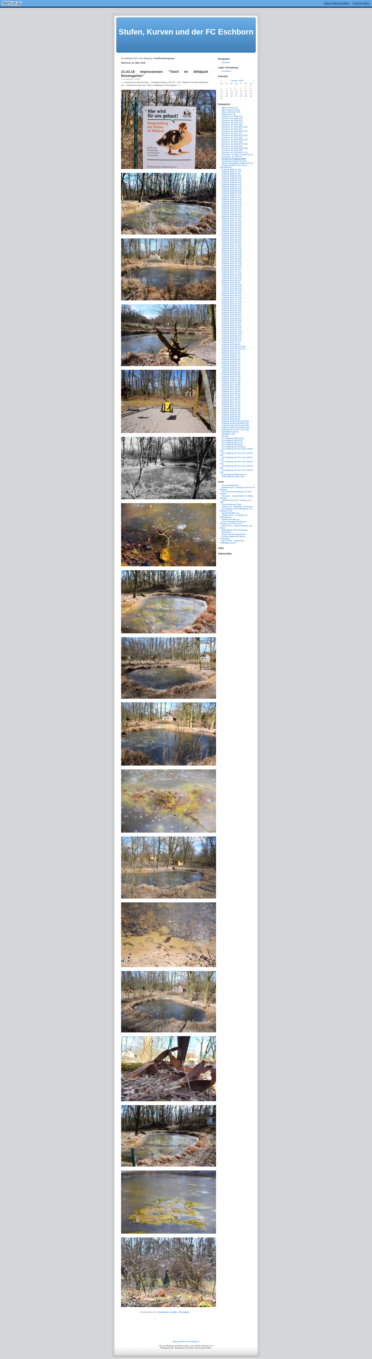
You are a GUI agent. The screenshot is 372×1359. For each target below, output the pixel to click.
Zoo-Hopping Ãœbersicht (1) (234, 474)
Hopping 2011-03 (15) (231, 229)
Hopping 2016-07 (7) (231, 370)
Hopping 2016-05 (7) (231, 366)
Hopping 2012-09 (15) (231, 267)
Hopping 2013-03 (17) (231, 280)
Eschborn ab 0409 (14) (232, 118)
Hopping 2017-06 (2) (231, 393)
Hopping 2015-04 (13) (231, 336)
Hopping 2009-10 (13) (231, 193)
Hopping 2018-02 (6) (231, 410)
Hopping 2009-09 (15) (231, 191)
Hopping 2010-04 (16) (231, 206)
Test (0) (225, 436)
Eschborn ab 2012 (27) (232, 133)
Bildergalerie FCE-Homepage (235, 530)
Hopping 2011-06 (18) (231, 236)
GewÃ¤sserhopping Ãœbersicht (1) (237, 163)
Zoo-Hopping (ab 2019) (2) (233, 447)
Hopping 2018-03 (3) (231, 412)
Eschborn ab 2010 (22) (232, 125)
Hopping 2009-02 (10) (231, 176)
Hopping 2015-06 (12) (231, 340)
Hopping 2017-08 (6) (231, 398)
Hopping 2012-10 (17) (231, 270)
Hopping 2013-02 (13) (231, 278)
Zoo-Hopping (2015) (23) (233, 438)
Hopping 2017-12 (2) (231, 406)
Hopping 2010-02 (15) (231, 201)
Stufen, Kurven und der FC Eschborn (186, 32)
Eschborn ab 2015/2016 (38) (235, 148)
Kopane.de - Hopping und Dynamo (237, 506)
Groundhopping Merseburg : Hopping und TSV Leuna (233, 522)
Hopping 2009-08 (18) (231, 189)
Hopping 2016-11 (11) (231, 378)
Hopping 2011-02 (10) (231, 227)
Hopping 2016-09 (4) (231, 374)
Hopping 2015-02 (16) (231, 331)
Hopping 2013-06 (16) (231, 289)
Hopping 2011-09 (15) (231, 242)
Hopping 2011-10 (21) (231, 244)
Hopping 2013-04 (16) (231, 285)
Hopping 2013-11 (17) (231, 299)
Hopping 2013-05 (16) (231, 287)
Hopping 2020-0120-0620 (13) (235, 427)
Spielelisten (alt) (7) (230, 432)
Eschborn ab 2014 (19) (232, 142)
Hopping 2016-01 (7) (231, 357)
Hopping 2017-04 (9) (231, 389)
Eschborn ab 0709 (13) (232, 120)
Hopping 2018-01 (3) (231, 408)
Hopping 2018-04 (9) (231, 415)
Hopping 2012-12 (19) (231, 274)
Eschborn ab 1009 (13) (232, 123)
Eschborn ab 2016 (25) (232, 150)
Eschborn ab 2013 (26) (232, 137)
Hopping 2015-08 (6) (231, 344)
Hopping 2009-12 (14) (231, 197)
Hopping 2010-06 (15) (231, 210)
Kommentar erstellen (167, 1312)
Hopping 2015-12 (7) (231, 355)
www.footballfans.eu (230, 513)
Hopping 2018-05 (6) (231, 417)
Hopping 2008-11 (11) (231, 169)
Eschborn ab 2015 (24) (232, 146)
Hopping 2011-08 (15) (231, 240)
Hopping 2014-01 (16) (231, 304)
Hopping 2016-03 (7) (231, 361)
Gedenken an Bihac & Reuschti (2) (237, 154)
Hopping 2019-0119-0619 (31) (235, 423)
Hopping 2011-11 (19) (231, 246)
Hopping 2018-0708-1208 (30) (235, 421)
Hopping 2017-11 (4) (231, 404)
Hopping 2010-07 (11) (231, 212)
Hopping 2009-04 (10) (231, 180)
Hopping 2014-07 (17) (231, 317)
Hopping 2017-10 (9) (231, 402)
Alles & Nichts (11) (230, 108)
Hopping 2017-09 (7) (231, 400)
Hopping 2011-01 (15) (231, 225)
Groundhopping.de (230, 485)
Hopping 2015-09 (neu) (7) (233, 349)
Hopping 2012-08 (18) (231, 265)
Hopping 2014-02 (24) (231, 306)
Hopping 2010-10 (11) (231, 218)
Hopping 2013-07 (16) (231, 291)
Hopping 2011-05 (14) (231, 233)
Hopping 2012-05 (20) (231, 259)
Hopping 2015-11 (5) (231, 353)
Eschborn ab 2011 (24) (232, 129)
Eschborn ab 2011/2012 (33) (234, 131)
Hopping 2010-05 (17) (231, 208)
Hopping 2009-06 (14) (231, 184)
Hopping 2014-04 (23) (231, 310)
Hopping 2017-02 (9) (231, 385)
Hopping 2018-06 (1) (231, 419)
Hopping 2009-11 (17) (231, 195)
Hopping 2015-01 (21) (231, 329)
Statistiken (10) (228, 434)
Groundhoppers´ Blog (231, 504)
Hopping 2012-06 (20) (231, 261)
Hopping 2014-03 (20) (231, 308)
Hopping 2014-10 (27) (231, 323)
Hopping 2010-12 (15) (231, 223)
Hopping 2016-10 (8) (231, 376)
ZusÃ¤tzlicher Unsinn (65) (233, 476)
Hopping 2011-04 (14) (231, 231)
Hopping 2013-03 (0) (231, 282)
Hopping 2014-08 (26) (231, 319)
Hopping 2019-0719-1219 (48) (235, 425)
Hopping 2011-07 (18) (231, 238)
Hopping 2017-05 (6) (231, 391)
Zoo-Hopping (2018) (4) (232, 444)
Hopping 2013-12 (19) (231, 302)
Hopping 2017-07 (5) (231, 395)
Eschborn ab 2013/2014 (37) (235, 140)
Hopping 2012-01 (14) (231, 250)
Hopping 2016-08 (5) (231, 372)
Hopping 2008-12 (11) (231, 172)
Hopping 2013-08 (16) (231, 293)
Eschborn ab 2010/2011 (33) (234, 127)
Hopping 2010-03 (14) (231, 204)
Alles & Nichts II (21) (231, 110)
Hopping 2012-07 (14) (231, 263)
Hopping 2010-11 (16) (231, 221)
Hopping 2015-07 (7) (231, 342)
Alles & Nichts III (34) (231, 112)
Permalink (184, 1312)
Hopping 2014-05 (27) (231, 312)
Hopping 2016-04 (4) (231, 363)
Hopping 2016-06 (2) (231, 368)
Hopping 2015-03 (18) (231, 334)
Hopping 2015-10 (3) (231, 351)
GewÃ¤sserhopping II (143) (234, 161)
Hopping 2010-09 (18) (231, 216)
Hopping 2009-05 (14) (231, 182)
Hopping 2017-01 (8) (231, 383)
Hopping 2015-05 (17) (231, 338)
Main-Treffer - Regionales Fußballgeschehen (232, 542)
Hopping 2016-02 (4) (231, 359)
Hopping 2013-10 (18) (231, 297)
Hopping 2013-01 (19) (231, 276)
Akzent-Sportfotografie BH (233, 534)
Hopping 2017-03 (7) (231, 387)
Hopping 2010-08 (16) (231, 214)
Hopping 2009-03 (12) (231, 178)
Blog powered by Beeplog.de (186, 1341)
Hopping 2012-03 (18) (231, 255)
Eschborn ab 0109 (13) (232, 116)
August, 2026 (237, 80)
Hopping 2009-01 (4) (231, 174)
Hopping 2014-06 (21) (231, 314)
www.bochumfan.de (230, 519)
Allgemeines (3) (228, 114)
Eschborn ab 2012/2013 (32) (235, 135)
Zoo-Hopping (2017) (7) (232, 442)
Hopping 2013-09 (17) (231, 295)
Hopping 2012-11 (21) (231, 272)
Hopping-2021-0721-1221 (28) (235, 430)
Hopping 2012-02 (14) (231, 253)
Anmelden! (226, 71)
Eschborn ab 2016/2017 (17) (235, 152)
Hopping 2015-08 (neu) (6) (233, 346)
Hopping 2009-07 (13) (231, 186)
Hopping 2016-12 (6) (231, 380)
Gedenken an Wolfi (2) (232, 157)
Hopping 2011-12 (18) (231, 248)
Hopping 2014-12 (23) (231, 327)
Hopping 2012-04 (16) (231, 257)
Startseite (226, 62)
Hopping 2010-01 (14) (231, 199)
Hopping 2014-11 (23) (231, 325)
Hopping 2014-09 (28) (231, 321)
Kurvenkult (226, 532)
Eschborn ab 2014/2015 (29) (235, 144)
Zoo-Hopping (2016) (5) (232, 440)
